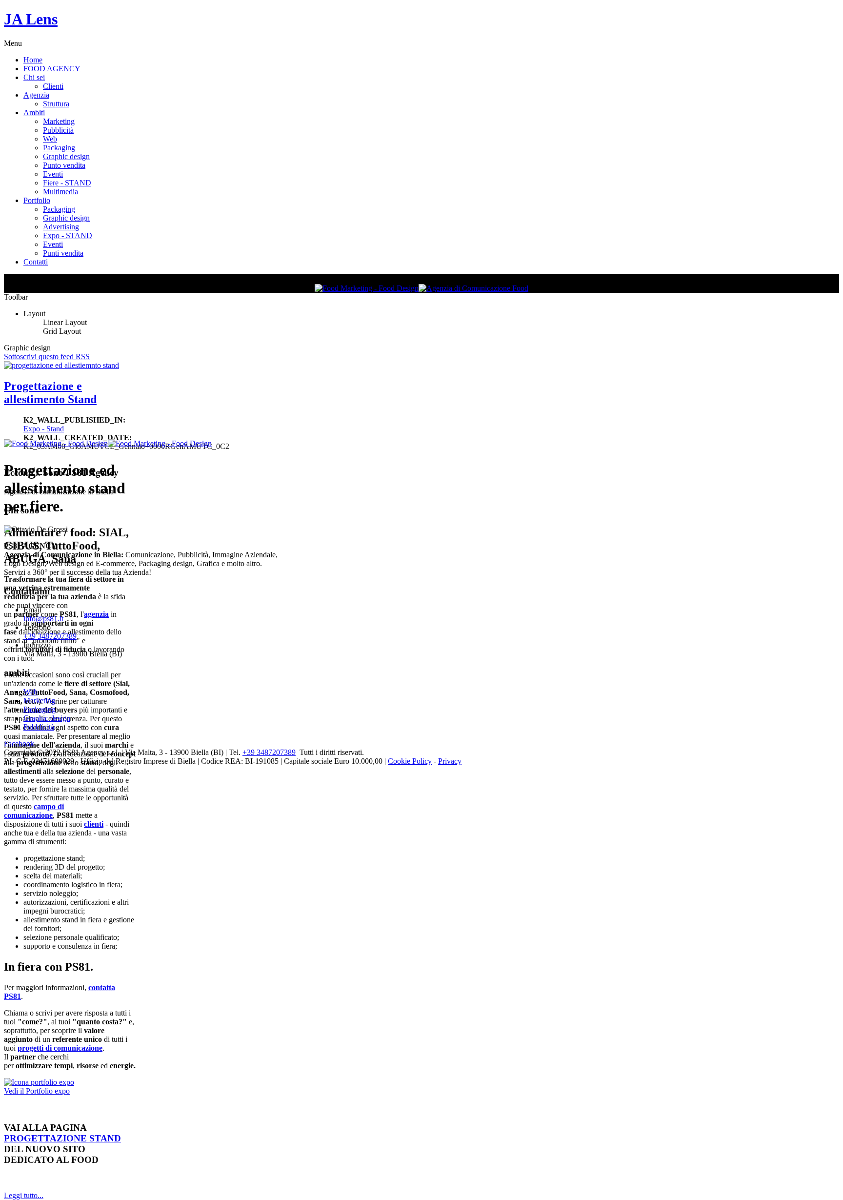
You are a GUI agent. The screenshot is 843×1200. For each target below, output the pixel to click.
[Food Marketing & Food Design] (367, 288)
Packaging (59, 147)
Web (50, 139)
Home (32, 60)
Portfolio (36, 200)
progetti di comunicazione (60, 1048)
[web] (39, 1082)
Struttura (56, 104)
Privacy (450, 761)
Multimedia (60, 191)
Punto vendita (64, 165)
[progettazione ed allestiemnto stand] (61, 365)
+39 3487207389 (50, 636)
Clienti (53, 86)
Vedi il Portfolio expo (37, 1091)
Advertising (61, 227)
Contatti (35, 262)
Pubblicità (58, 130)
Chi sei (34, 77)
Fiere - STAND (67, 183)
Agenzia (36, 95)
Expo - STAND (67, 235)
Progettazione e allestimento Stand (50, 393)
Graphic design (66, 156)
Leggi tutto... (23, 1195)
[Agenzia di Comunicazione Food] (473, 288)
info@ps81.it (43, 618)
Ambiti (34, 112)
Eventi (53, 174)
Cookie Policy (410, 761)
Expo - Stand (43, 429)
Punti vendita (63, 253)
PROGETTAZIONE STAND (62, 1138)
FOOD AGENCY (51, 68)
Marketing (59, 121)
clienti (93, 824)
